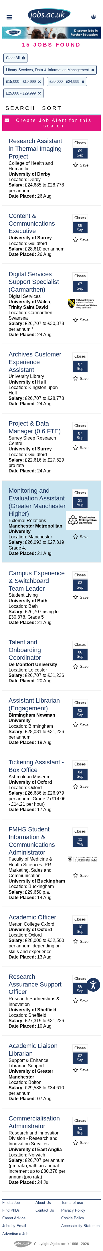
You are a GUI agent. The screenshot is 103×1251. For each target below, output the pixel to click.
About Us (43, 1202)
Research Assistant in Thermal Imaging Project (35, 148)
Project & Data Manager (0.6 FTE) (35, 427)
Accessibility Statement (81, 1226)
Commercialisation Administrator (34, 1122)
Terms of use (72, 1202)
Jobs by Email (14, 1226)
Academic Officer (32, 917)
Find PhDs (11, 1210)
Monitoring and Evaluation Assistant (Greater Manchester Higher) (37, 502)
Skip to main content (22, 5)
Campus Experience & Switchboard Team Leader (37, 581)
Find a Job (11, 1202)
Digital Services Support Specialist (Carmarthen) (34, 281)
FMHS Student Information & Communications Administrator (32, 841)
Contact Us (44, 1210)
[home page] (49, 23)
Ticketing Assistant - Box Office (36, 766)
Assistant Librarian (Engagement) (34, 704)
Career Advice (13, 1218)
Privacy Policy (73, 1210)
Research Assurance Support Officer (35, 984)
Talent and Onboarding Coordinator (25, 650)
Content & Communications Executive (32, 223)
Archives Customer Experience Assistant (35, 362)
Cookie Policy (72, 1218)
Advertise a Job (15, 1234)
